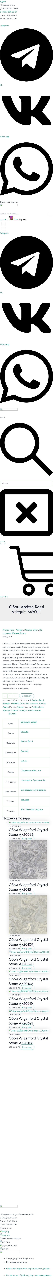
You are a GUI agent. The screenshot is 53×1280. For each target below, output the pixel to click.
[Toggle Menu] (3, 224)
